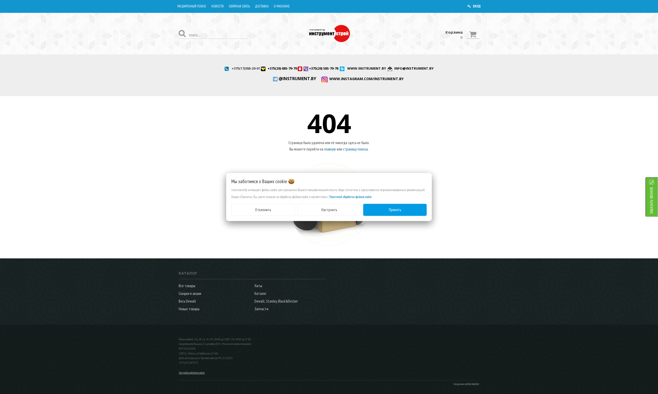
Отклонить (263, 209)
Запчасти (261, 308)
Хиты (258, 285)
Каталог (260, 293)
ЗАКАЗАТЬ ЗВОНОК (651, 200)
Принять (395, 209)
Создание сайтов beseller (466, 384)
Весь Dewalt (187, 301)
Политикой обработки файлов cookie (350, 197)
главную (330, 149)
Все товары (187, 285)
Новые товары (189, 308)
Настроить (329, 209)
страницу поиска (355, 149)
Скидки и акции (190, 293)
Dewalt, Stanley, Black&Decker (276, 301)
